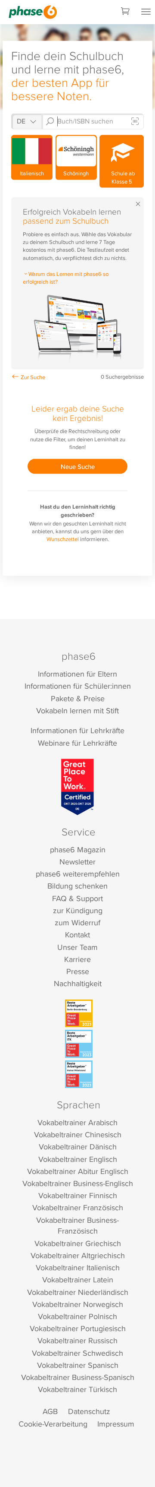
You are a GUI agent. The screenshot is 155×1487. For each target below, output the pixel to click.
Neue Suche (78, 466)
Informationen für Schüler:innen (78, 685)
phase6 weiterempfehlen (78, 873)
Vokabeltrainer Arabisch (77, 1122)
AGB (50, 1411)
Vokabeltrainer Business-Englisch (77, 1183)
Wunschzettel (62, 539)
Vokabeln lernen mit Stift (77, 710)
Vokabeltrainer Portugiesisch (78, 1328)
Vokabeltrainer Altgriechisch (78, 1255)
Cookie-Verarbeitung (53, 1423)
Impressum (115, 1423)
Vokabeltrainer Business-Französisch (77, 1226)
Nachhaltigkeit (78, 983)
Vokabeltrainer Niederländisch (77, 1292)
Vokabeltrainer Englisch (77, 1159)
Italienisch (32, 173)
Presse (77, 971)
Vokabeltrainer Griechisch (77, 1243)
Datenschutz (89, 1411)
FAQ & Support (77, 898)
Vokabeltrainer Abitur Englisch (77, 1171)
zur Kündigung (77, 910)
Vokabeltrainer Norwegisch (77, 1304)
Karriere (77, 959)
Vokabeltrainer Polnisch (77, 1316)
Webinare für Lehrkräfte (77, 742)
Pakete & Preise (78, 698)
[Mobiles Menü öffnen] (146, 12)
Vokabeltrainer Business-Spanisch (77, 1377)
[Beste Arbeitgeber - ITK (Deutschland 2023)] (79, 1043)
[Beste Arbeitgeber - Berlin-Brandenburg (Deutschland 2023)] (79, 1013)
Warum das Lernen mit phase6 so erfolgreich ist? (65, 277)
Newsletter (77, 861)
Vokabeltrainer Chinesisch (77, 1134)
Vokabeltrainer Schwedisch (77, 1353)
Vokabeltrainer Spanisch (77, 1365)
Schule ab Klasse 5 (121, 177)
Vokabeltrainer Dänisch (78, 1146)
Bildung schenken (77, 885)
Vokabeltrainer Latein (77, 1279)
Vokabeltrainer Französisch (77, 1207)
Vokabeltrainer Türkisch (77, 1389)
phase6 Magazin (77, 849)
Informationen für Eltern (77, 673)
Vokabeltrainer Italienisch (78, 1267)
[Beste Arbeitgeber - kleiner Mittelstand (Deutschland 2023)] (79, 1074)
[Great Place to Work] (77, 787)
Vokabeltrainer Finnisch (77, 1195)
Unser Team (77, 947)
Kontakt (77, 934)
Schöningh (76, 173)
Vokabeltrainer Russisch (77, 1340)
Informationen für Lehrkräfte (77, 730)
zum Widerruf (77, 922)
